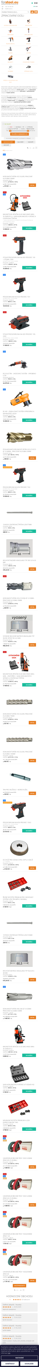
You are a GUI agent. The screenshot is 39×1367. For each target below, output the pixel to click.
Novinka (18, 127)
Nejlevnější (20, 142)
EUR (37, 6)
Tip (23, 127)
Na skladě (8, 124)
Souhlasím (29, 1364)
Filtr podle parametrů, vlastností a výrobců (18, 138)
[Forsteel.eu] (9, 2)
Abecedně (6, 145)
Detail (32, 185)
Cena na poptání (13, 129)
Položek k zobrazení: (19, 134)
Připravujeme (30, 129)
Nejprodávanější (8, 142)
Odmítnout (10, 1364)
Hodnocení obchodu (19, 1296)
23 (33, 148)
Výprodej (30, 127)
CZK (34, 6)
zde (9, 1353)
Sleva (22, 129)
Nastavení (19, 1358)
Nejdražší (30, 142)
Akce (11, 127)
